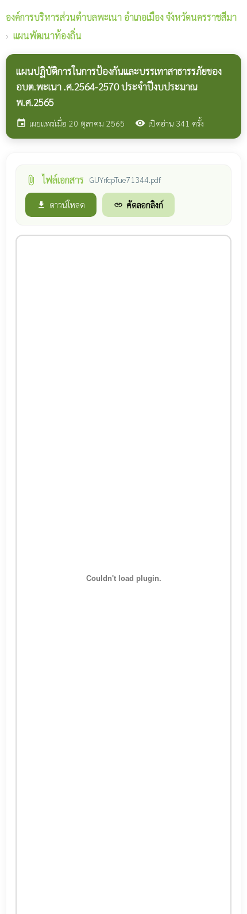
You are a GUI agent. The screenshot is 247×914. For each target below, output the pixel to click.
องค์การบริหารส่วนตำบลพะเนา (121, 17)
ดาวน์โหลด (61, 204)
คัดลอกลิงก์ (138, 204)
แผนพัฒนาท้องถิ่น (47, 35)
